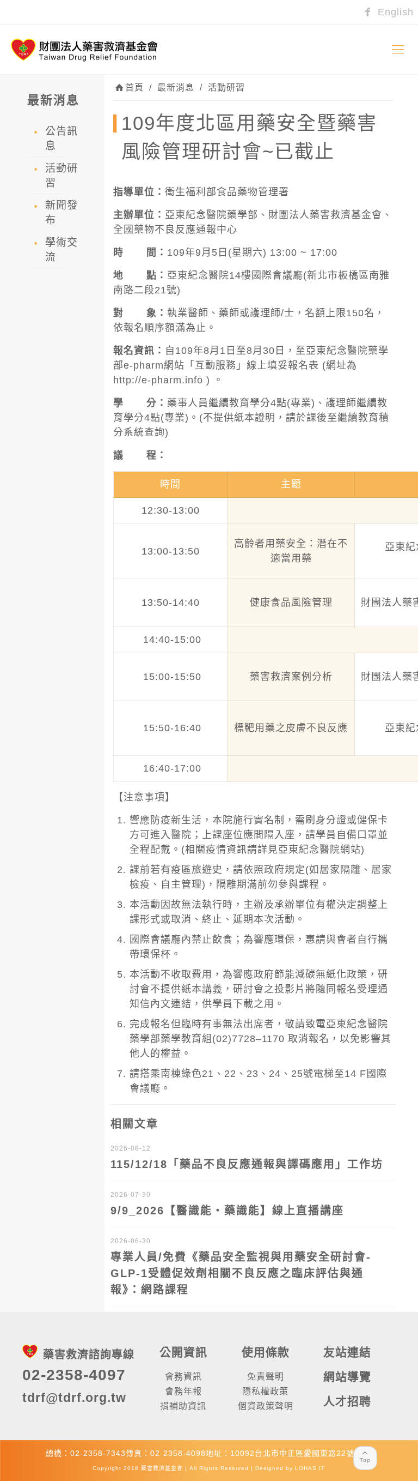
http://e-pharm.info (158, 380)
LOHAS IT (310, 1468)
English (394, 12)
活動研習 (226, 87)
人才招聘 (347, 1401)
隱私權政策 (265, 1391)
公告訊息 (61, 138)
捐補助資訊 (183, 1406)
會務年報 (183, 1391)
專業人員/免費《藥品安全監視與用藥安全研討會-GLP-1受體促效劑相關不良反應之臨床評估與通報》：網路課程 (240, 1273)
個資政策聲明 (265, 1406)
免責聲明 (265, 1376)
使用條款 (266, 1352)
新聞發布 (61, 213)
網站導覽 (347, 1376)
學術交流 (61, 250)
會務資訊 (183, 1376)
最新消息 (175, 87)
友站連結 (347, 1352)
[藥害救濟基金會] (84, 49)
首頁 (134, 87)
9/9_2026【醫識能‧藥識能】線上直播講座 (227, 1211)
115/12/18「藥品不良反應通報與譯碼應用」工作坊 (246, 1164)
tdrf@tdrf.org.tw (74, 1397)
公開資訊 (183, 1352)
